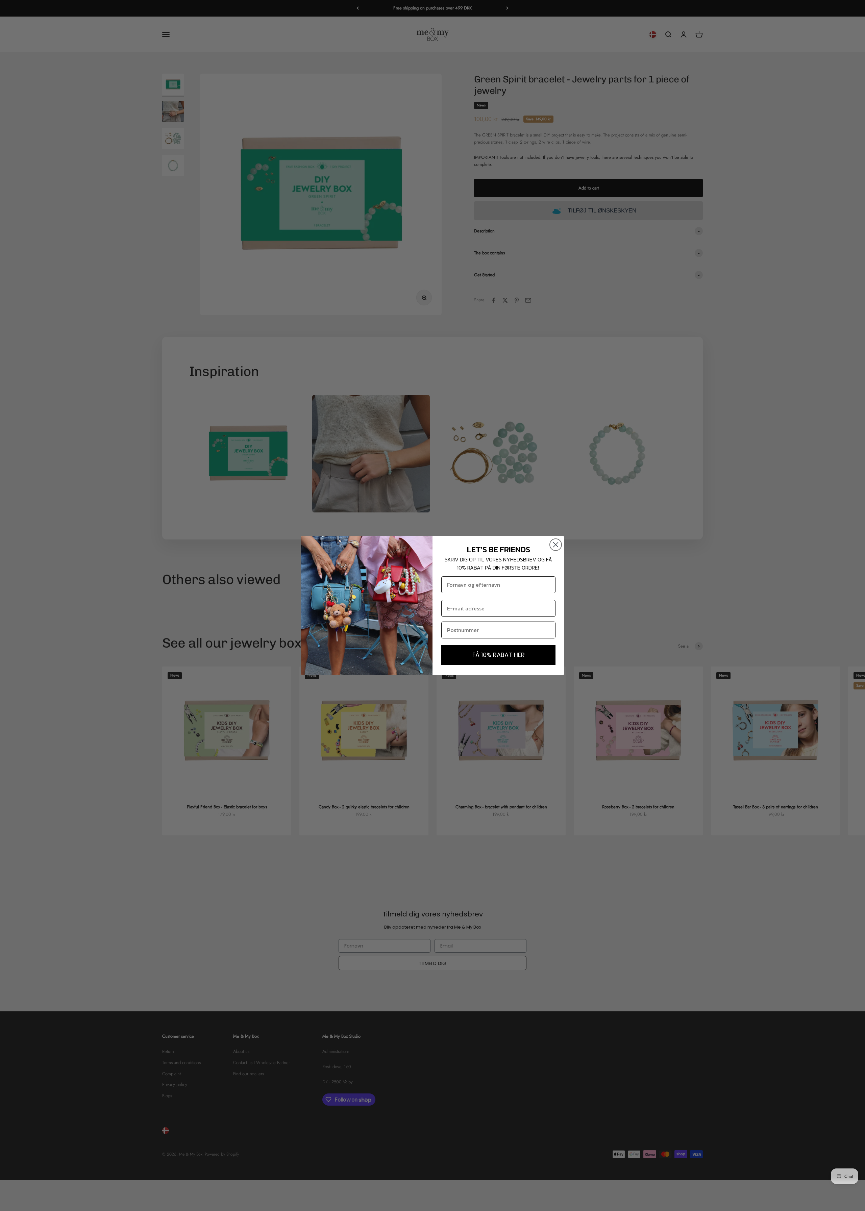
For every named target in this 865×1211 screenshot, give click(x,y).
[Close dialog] (556, 545)
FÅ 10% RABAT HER (498, 655)
